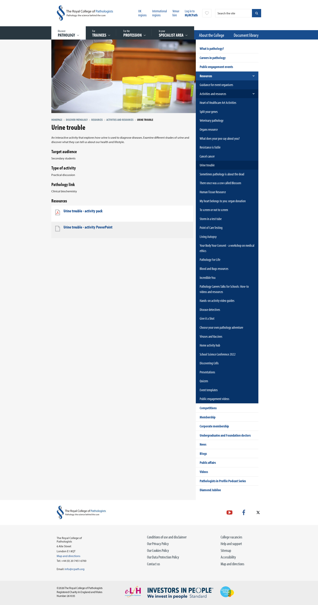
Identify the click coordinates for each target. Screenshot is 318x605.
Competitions (208, 408)
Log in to (191, 13)
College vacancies (231, 537)
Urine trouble (207, 165)
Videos (204, 471)
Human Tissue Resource (213, 192)
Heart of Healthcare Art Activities (218, 102)
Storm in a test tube (211, 218)
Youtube (229, 512)
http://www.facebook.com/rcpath (243, 512)
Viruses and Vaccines (211, 336)
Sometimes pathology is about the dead (222, 174)
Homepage (56, 120)
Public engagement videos (214, 398)
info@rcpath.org (74, 569)
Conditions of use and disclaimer (166, 537)
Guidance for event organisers (216, 84)
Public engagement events (216, 66)
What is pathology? (212, 48)
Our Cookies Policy (158, 550)
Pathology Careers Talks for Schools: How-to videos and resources (224, 289)
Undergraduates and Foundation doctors (225, 435)
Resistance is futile (210, 147)
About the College (211, 35)
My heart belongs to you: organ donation (223, 201)
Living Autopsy (208, 236)
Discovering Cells (209, 363)
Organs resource (209, 129)
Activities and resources (119, 120)
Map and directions (232, 563)
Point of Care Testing (211, 227)
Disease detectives (210, 309)
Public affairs (208, 462)
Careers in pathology (213, 57)
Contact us (153, 563)
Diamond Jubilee (210, 490)
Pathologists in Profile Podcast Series (223, 481)
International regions (159, 13)
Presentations (207, 372)
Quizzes (204, 381)
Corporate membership (214, 426)
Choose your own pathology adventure (221, 327)
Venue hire (175, 13)
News (203, 444)
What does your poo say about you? (220, 138)
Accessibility (228, 557)
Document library (246, 35)
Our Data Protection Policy (163, 557)
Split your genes (209, 111)
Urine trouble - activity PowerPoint (87, 227)
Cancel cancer (207, 156)
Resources (97, 120)
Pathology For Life (210, 259)
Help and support (231, 543)
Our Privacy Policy (158, 543)
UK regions (142, 13)
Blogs (203, 453)
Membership (207, 417)
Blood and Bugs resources (214, 268)
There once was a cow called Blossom (220, 183)
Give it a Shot (207, 318)
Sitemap (226, 550)
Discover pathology (77, 120)
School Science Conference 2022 (218, 354)
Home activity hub (210, 345)
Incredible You (207, 277)
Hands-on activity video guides (217, 300)
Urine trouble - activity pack (83, 210)
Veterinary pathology (211, 120)
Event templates (209, 390)
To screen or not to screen (214, 209)
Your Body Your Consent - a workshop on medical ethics (227, 248)
